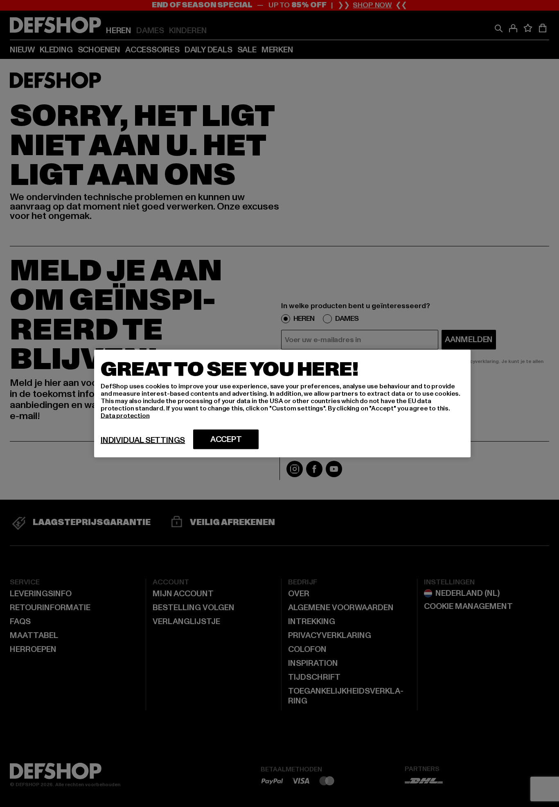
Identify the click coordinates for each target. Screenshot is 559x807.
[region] (282, 404)
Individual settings (143, 440)
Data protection (125, 415)
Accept (226, 439)
